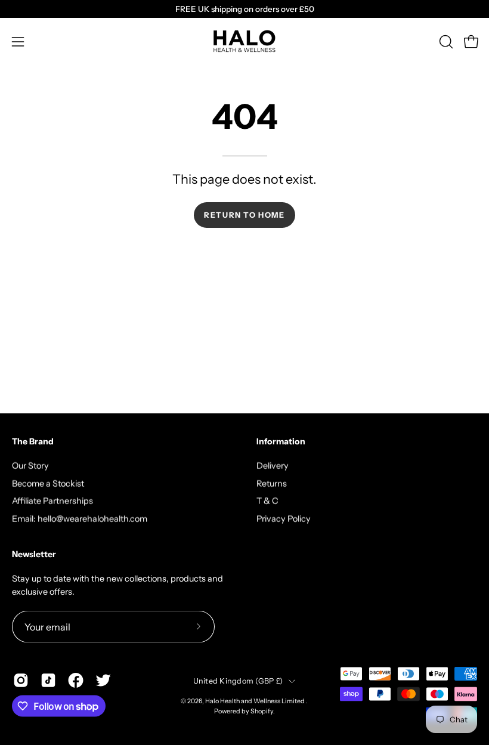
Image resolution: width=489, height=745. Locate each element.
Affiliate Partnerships (52, 501)
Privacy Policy (283, 518)
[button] (445, 41)
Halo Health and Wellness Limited (255, 701)
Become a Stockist (48, 483)
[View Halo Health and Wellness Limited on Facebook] (76, 680)
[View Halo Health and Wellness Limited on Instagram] (21, 680)
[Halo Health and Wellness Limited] (244, 42)
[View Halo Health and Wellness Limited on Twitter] (103, 680)
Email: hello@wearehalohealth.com (79, 518)
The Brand (33, 442)
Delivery (272, 465)
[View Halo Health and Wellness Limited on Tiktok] (48, 680)
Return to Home (244, 215)
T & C (267, 501)
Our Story (30, 465)
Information (280, 442)
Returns (271, 483)
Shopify (261, 711)
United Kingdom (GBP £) (238, 680)
